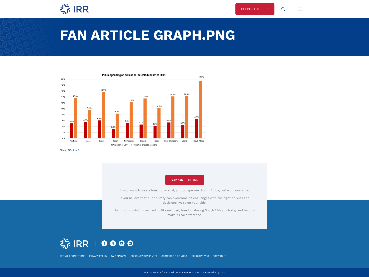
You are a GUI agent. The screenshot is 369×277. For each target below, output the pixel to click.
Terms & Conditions (72, 256)
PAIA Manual (119, 256)
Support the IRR (184, 180)
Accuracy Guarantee (144, 256)
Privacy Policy (98, 256)
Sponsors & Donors (174, 256)
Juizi (222, 272)
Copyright (219, 256)
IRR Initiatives (200, 256)
